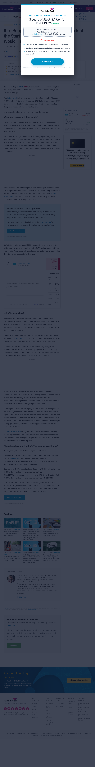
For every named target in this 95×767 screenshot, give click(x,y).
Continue (47, 61)
